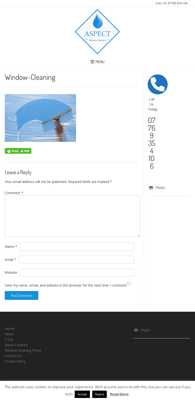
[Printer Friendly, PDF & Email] (18, 150)
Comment (14, 193)
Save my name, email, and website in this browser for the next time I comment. (66, 285)
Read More (119, 394)
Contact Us (13, 356)
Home (9, 328)
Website (11, 272)
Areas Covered (16, 345)
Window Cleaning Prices (23, 350)
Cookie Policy (15, 361)
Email (10, 259)
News (9, 334)
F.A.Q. (9, 339)
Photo (160, 187)
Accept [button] (82, 394)
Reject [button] (99, 394)
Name (11, 246)
